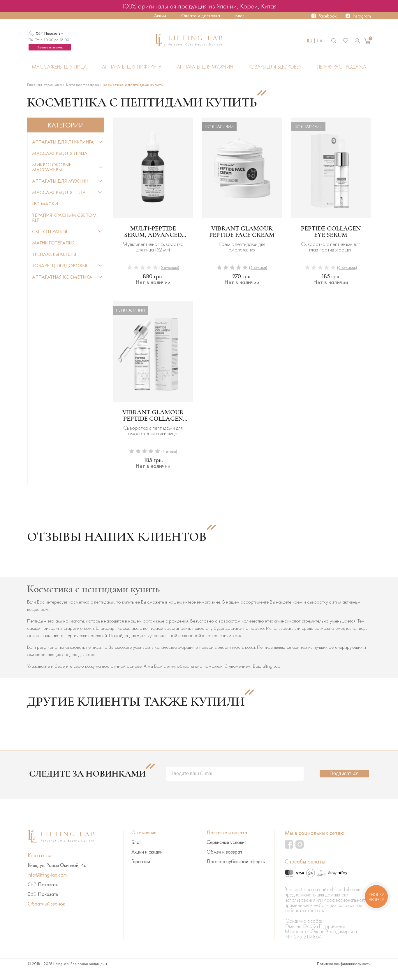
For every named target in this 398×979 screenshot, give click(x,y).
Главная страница (44, 84)
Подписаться (344, 773)
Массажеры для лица (59, 67)
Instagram (362, 16)
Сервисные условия (226, 842)
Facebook (327, 16)
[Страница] (357, 40)
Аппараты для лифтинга (132, 67)
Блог (239, 15)
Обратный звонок (46, 904)
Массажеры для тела (59, 192)
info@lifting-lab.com (47, 875)
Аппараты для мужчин (205, 67)
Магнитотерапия (53, 242)
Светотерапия (49, 231)
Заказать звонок (50, 47)
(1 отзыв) (169, 451)
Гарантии (140, 861)
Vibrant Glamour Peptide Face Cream (241, 231)
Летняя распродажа (341, 67)
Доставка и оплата (227, 832)
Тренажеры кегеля (54, 254)
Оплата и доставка (200, 15)
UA (320, 41)
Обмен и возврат (224, 852)
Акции (160, 15)
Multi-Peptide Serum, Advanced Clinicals (153, 231)
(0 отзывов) (169, 267)
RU (309, 41)
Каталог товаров (82, 84)
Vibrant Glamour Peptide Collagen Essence (153, 415)
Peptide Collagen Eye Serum (331, 231)
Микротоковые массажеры (51, 167)
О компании (143, 832)
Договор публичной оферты (236, 861)
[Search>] (334, 40)
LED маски (45, 203)
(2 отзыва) (258, 267)
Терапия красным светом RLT (64, 218)
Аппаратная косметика (62, 277)
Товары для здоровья (275, 67)
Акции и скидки (147, 852)
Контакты (39, 855)
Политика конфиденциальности (344, 963)
